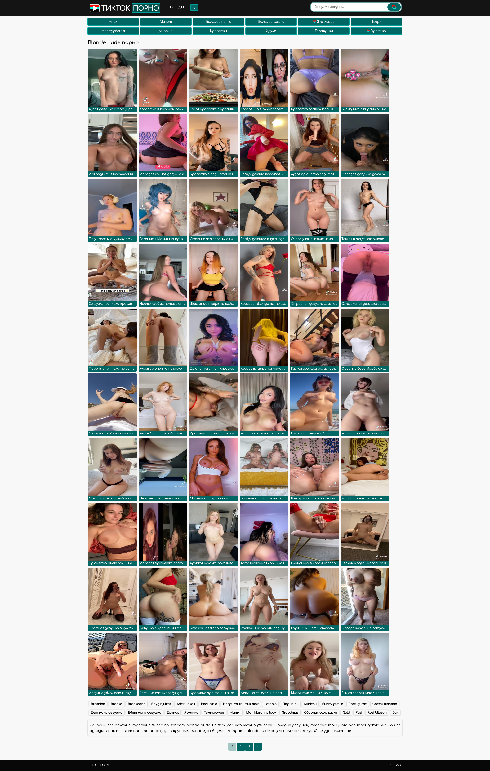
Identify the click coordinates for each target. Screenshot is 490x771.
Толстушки (324, 31)
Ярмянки (191, 712)
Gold (346, 712)
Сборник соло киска (320, 712)
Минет (166, 22)
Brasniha (98, 704)
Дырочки (165, 31)
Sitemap (395, 765)
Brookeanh (136, 704)
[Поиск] (394, 7)
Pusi (359, 712)
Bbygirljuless (161, 704)
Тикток (129, 8)
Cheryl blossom (384, 704)
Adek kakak (186, 704)
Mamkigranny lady (261, 712)
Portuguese (358, 704)
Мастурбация (113, 31)
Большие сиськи (271, 22)
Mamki (235, 712)
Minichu (310, 704)
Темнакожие (214, 712)
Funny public (332, 704)
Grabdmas (290, 712)
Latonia (270, 704)
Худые (271, 31)
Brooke (116, 704)
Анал (113, 22)
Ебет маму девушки (144, 712)
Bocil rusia (209, 704)
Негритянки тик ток (241, 704)
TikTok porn (99, 765)
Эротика (378, 31)
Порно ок (290, 704)
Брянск (173, 712)
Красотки (218, 31)
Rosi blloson (377, 712)
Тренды (176, 7)
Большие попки (218, 22)
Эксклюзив (325, 22)
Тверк (376, 22)
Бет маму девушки (106, 712)
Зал (395, 712)
